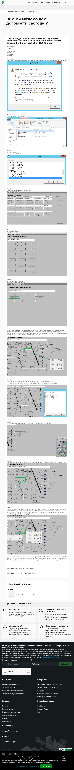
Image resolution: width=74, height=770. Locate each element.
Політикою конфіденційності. (51, 657)
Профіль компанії (8, 709)
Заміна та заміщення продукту (13, 694)
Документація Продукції (10, 684)
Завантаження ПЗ (8, 687)
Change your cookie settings (29, 766)
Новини (4, 718)
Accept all (46, 766)
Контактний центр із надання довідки (50, 684)
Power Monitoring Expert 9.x (27, 594)
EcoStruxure (41, 706)
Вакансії (5, 706)
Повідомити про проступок (11, 712)
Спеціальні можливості (10, 715)
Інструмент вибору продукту (12, 691)
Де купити (40, 691)
